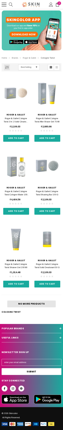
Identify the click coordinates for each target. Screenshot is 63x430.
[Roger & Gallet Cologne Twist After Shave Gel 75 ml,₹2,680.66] (47, 94)
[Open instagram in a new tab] (13, 388)
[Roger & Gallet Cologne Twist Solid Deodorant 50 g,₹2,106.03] (47, 240)
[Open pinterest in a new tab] (21, 388)
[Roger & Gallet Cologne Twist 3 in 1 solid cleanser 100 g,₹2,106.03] (16, 94)
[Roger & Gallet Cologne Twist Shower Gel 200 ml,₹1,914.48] (16, 240)
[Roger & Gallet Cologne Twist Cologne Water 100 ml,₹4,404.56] (16, 167)
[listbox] (29, 67)
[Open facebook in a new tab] (4, 388)
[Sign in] (51, 4)
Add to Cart (16, 138)
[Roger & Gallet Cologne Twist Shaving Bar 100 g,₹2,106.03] (47, 167)
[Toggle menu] (4, 4)
